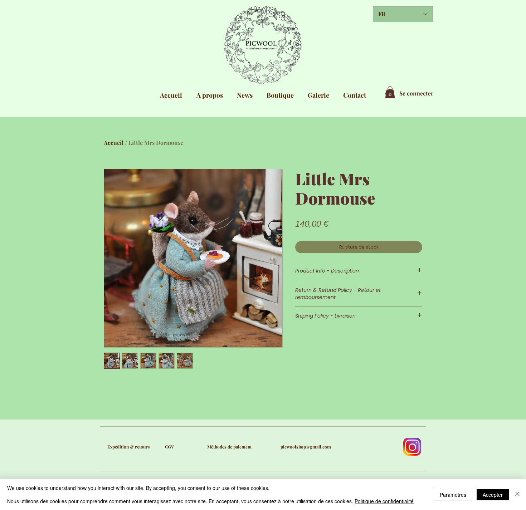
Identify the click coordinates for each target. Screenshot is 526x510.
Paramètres (453, 494)
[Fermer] (517, 494)
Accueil (113, 142)
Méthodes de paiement (229, 447)
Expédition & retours (128, 447)
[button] (390, 92)
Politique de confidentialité (384, 501)
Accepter (493, 494)
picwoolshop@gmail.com (306, 447)
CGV (169, 447)
